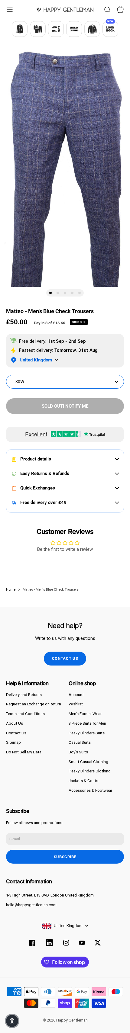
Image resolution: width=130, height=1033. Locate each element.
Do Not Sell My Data (23, 752)
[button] (12, 1021)
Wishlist (76, 704)
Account (76, 694)
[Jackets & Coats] (92, 29)
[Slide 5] (79, 293)
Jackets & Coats (83, 780)
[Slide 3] (65, 293)
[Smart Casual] (37, 29)
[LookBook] (110, 29)
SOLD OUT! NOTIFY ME (65, 406)
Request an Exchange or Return (33, 704)
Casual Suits (80, 742)
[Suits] (19, 29)
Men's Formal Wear (85, 713)
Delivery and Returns (24, 694)
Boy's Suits (78, 752)
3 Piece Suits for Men (87, 723)
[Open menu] (9, 10)
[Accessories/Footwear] (55, 29)
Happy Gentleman (72, 1020)
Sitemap (13, 742)
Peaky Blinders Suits (87, 733)
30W (19, 381)
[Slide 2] (57, 293)
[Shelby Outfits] (74, 29)
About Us (14, 723)
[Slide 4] (72, 293)
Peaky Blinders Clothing (90, 771)
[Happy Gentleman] (65, 10)
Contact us (65, 658)
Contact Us (16, 733)
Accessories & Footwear (90, 790)
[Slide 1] (50, 293)
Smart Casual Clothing (88, 761)
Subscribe (65, 857)
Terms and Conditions (25, 713)
